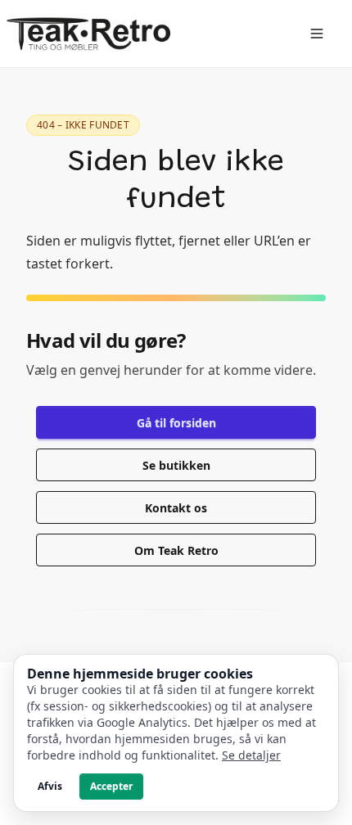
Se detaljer (251, 755)
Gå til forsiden (176, 423)
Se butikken (176, 465)
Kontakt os (176, 508)
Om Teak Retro (176, 550)
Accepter (111, 786)
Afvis (50, 786)
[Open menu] (317, 33)
